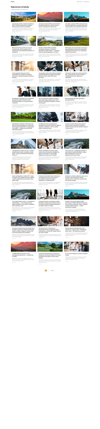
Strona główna (86, 1)
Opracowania (79, 1)
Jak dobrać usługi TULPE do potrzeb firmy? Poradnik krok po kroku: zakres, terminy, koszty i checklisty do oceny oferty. (49, 25)
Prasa (12, 1)
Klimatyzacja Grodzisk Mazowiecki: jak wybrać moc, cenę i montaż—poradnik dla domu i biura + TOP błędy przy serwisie (75, 230)
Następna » (52, 270)
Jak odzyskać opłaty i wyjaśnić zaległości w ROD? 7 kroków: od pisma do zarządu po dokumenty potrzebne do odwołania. (23, 25)
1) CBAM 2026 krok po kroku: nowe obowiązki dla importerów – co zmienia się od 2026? (22, 255)
